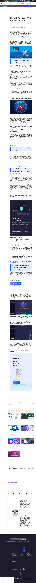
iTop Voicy (13, 553)
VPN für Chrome (22, 555)
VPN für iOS (21, 553)
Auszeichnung (22, 568)
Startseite (9, 11)
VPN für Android (22, 554)
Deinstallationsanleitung (15, 569)
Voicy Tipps (28, 554)
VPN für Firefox (22, 556)
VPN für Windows (24, 413)
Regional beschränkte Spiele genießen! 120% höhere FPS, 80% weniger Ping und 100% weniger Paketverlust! (19, 1)
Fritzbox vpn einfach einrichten (22, 166)
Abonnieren (23, 539)
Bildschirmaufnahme (29, 555)
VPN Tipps (15, 11)
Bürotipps (28, 553)
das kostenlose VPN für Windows (24, 279)
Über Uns (21, 564)
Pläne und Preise (14, 561)
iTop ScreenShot (14, 554)
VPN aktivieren (14, 568)
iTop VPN (12, 173)
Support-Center (14, 564)
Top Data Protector (14, 556)
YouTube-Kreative (22, 569)
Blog (21, 6)
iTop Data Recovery (14, 555)
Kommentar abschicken (12, 482)
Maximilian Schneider (13, 27)
